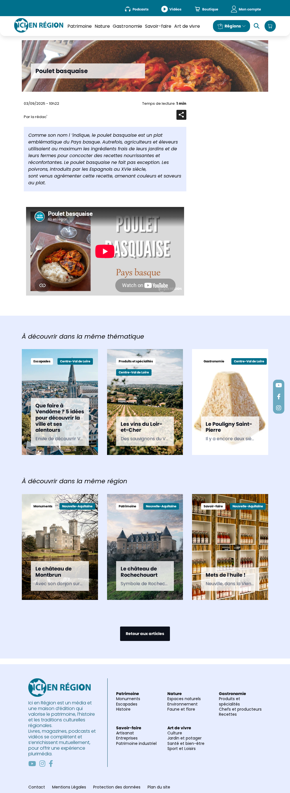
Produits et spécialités (229, 701)
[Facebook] (51, 763)
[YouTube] (32, 763)
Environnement (182, 704)
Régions (233, 26)
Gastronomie (127, 26)
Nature (102, 26)
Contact (36, 787)
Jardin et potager (184, 738)
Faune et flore (181, 709)
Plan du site (159, 787)
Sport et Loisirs (181, 748)
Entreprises (127, 738)
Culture (174, 733)
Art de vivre (187, 26)
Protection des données (116, 787)
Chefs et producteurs (240, 709)
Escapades (126, 704)
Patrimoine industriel (136, 743)
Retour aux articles (145, 633)
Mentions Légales (69, 787)
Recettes (228, 714)
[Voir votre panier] (270, 26)
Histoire (123, 709)
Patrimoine (79, 26)
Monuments (128, 699)
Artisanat (125, 733)
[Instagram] (42, 763)
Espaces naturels (184, 699)
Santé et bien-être (185, 743)
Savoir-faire (158, 26)
